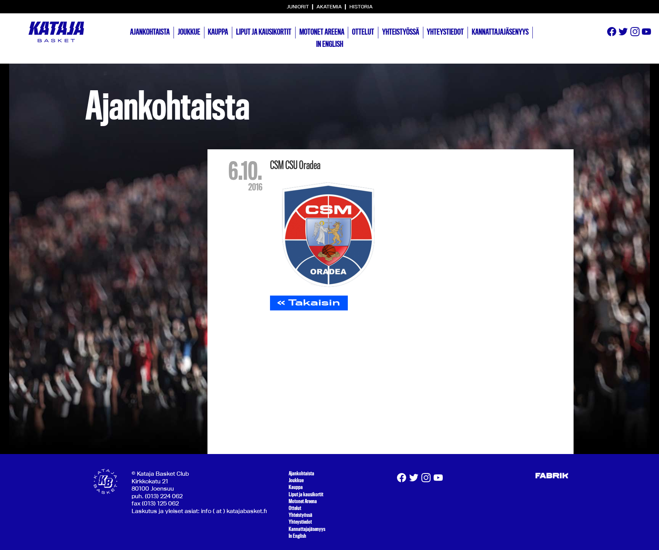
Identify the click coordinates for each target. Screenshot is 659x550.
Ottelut (363, 32)
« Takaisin (308, 302)
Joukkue (189, 32)
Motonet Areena (321, 32)
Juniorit (298, 6)
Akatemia (330, 6)
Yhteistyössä (400, 32)
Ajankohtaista (150, 32)
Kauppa (218, 32)
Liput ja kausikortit (263, 32)
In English (329, 44)
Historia (361, 6)
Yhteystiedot (445, 32)
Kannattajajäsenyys (500, 32)
